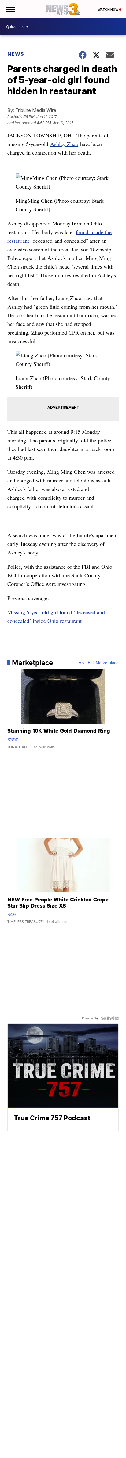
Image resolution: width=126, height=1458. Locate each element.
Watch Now (108, 9)
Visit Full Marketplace (99, 662)
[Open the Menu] (10, 9)
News (15, 54)
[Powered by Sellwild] (110, 1018)
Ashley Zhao (64, 144)
